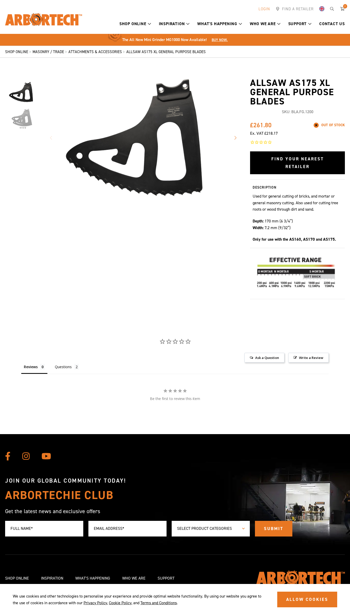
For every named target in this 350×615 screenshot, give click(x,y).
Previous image (50, 137)
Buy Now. (220, 39)
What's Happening (217, 23)
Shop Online (132, 23)
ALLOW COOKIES (307, 599)
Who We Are (263, 23)
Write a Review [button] (311, 357)
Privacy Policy (95, 603)
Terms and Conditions (158, 603)
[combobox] (211, 528)
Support (297, 23)
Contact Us (332, 23)
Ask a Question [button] (267, 357)
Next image (235, 137)
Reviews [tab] (31, 366)
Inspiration (172, 23)
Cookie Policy (120, 603)
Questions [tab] (63, 366)
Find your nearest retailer (297, 163)
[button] (149, 24)
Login (264, 9)
